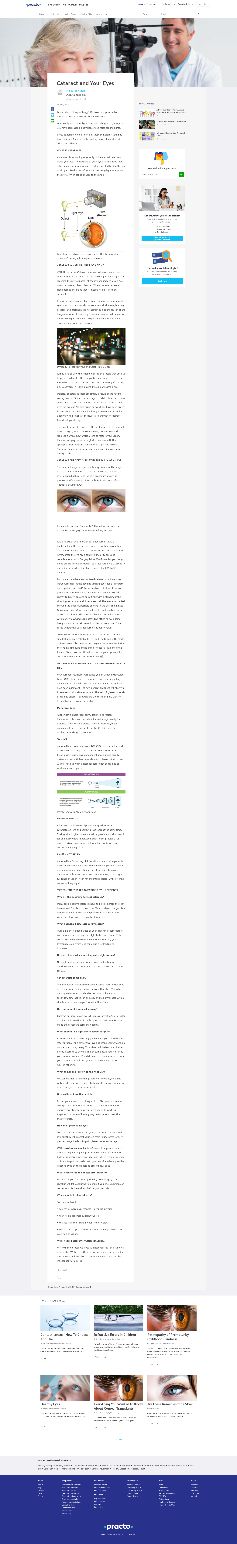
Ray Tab (97, 1504)
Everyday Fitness (62, 1465)
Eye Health (62, 1270)
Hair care (126, 1465)
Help (161, 1485)
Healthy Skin (174, 1465)
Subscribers (164, 1499)
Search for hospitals (70, 1493)
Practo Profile (100, 1490)
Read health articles (70, 1499)
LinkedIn (194, 1490)
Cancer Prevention (100, 1468)
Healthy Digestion (120, 1468)
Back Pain (48, 1468)
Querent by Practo (134, 1490)
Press (40, 1493)
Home (41, 14)
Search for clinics (69, 1490)
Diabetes (137, 1465)
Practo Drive (67, 1511)
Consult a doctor (69, 1505)
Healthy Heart (138, 1468)
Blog (39, 1487)
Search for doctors (70, 1487)
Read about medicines (71, 1502)
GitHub (194, 1496)
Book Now (162, 281)
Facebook (195, 1485)
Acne (184, 1465)
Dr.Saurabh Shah (76, 90)
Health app (66, 1513)
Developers (163, 1487)
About (40, 1485)
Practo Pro (98, 1507)
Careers (41, 1490)
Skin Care (148, 1465)
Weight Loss (93, 1465)
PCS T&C (163, 1496)
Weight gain (83, 1468)
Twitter (194, 1487)
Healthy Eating (45, 1465)
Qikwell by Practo (134, 1487)
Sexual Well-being (110, 1465)
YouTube (195, 1493)
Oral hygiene (79, 1465)
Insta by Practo (133, 1485)
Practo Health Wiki (167, 1505)
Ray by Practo (100, 1498)
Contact (41, 1496)
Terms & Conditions (167, 1493)
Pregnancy (160, 1465)
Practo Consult (100, 1485)
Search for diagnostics (71, 1496)
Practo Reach (99, 1501)
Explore (146, 14)
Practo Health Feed (102, 1487)
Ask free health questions (72, 1485)
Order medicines (69, 1508)
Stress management (65, 1468)
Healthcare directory (167, 1502)
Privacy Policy (164, 1490)
